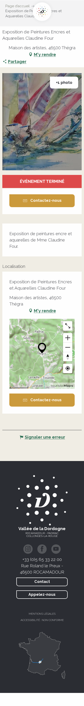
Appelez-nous (42, 594)
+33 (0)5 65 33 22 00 (42, 559)
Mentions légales (42, 613)
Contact (42, 581)
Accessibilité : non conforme (42, 620)
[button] (42, 121)
